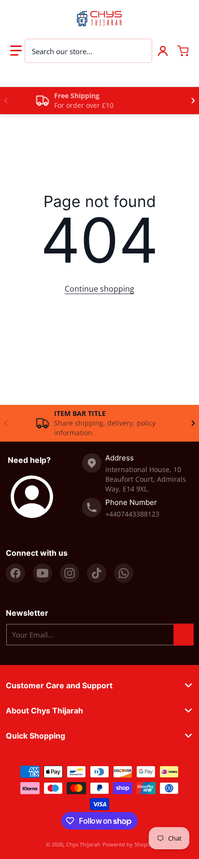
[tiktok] (96, 573)
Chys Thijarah (83, 844)
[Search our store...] (139, 50)
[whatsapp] (123, 573)
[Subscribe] (183, 634)
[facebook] (15, 573)
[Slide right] (193, 100)
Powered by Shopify (128, 844)
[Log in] (163, 51)
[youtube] (42, 573)
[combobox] (88, 50)
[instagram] (69, 573)
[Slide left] (6, 100)
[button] (16, 50)
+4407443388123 (132, 513)
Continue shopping (99, 288)
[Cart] (183, 51)
